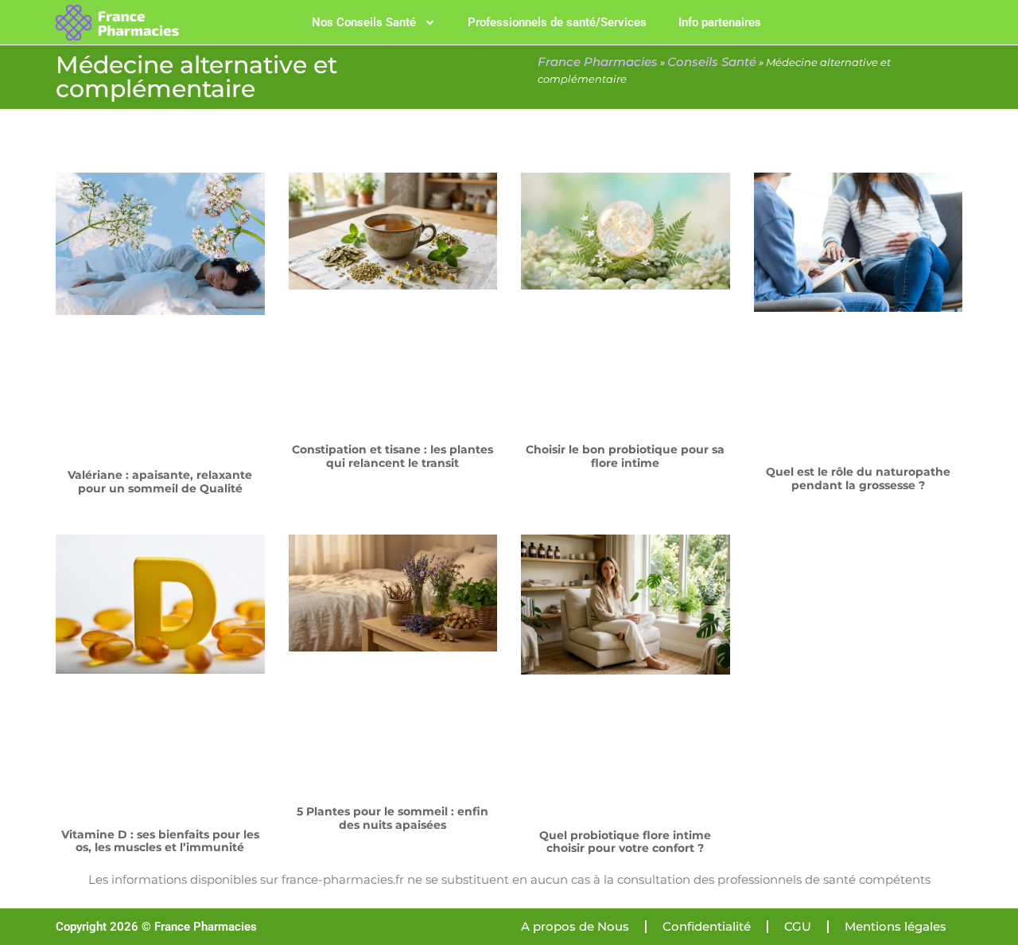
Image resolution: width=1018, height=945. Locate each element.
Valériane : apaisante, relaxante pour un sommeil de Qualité (160, 482)
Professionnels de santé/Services (557, 22)
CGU (797, 926)
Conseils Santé (711, 61)
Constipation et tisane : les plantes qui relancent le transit (392, 456)
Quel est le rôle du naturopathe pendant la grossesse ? (858, 478)
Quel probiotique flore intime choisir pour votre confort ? (625, 842)
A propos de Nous (575, 926)
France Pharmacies (598, 61)
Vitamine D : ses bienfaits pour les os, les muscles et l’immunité (160, 841)
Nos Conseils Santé (364, 22)
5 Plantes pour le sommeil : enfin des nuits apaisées (392, 818)
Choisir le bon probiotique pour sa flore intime (625, 456)
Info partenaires (719, 22)
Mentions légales (895, 926)
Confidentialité (706, 926)
